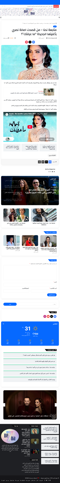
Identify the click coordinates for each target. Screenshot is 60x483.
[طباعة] (39, 161)
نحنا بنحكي (33, 480)
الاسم (55, 282)
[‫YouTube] (48, 316)
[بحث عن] (59, 17)
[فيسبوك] (33, 42)
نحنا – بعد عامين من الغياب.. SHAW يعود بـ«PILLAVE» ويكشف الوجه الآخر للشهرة (25, 443)
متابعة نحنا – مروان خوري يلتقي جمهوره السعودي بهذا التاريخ (13, 248)
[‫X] (30, 42)
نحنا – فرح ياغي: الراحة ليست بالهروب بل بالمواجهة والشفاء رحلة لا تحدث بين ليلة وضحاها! (49, 249)
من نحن (7, 480)
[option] (30, 190)
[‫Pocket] (26, 42)
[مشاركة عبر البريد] (42, 161)
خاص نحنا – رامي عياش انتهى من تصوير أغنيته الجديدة (42, 6)
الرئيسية (54, 23)
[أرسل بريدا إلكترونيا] (46, 38)
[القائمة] (0, 17)
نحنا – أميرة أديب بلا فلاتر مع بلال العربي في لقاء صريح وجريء (25, 452)
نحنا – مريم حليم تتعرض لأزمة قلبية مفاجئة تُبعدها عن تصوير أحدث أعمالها (30, 248)
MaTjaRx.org (28, 478)
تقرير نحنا (17, 480)
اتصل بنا (3, 480)
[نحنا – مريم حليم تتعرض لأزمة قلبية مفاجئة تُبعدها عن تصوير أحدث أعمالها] (30, 240)
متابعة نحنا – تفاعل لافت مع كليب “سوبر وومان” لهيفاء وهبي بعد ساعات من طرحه (31, 418)
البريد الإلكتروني (53, 288)
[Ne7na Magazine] (30, 12)
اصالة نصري (52, 155)
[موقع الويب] (54, 172)
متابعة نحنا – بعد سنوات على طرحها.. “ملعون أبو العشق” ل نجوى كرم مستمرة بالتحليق (41, 191)
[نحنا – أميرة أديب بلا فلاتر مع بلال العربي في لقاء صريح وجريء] (35, 451)
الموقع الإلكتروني (25, 288)
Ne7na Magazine (52, 38)
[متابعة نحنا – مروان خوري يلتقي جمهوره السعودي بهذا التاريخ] (11, 240)
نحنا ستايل (12, 480)
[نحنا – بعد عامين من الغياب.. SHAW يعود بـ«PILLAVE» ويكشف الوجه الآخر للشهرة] (35, 441)
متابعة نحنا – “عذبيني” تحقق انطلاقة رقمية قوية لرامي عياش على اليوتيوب (27, 93)
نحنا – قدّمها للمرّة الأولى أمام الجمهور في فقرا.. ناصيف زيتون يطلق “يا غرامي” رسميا (26, 432)
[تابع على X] (47, 38)
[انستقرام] (49, 172)
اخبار (50, 23)
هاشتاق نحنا (22, 480)
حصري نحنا (28, 480)
